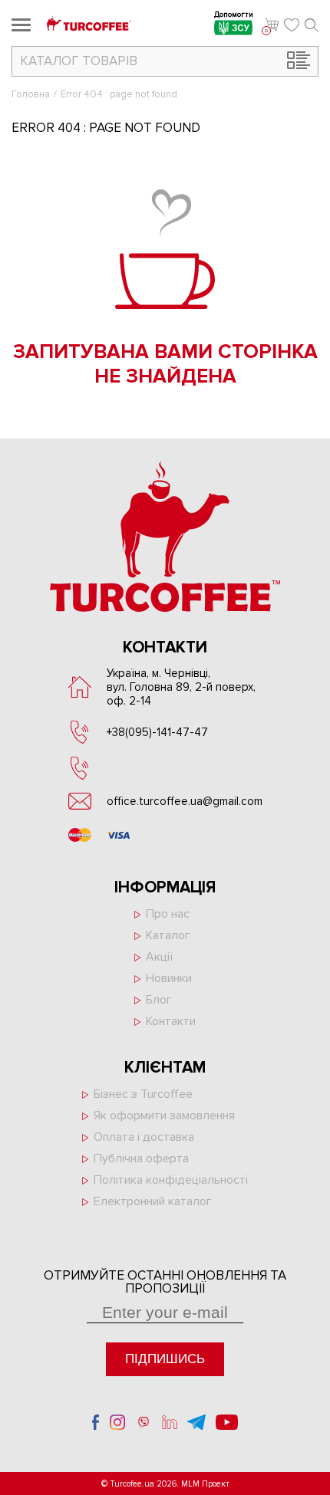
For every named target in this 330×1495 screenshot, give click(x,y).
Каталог (168, 935)
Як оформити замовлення (164, 1115)
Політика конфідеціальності (171, 1180)
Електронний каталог (153, 1201)
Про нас (168, 914)
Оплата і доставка (144, 1137)
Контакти (171, 1021)
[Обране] (291, 25)
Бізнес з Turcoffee (143, 1094)
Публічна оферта (141, 1158)
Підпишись (165, 1359)
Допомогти (233, 15)
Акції (159, 956)
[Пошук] (311, 25)
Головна (31, 94)
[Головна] (89, 24)
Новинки (169, 978)
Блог (159, 999)
